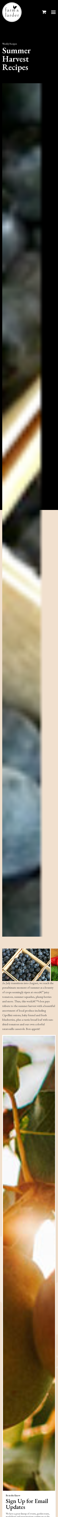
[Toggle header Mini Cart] (45, 12)
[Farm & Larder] (12, 12)
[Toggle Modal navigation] (53, 12)
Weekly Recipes (9, 43)
